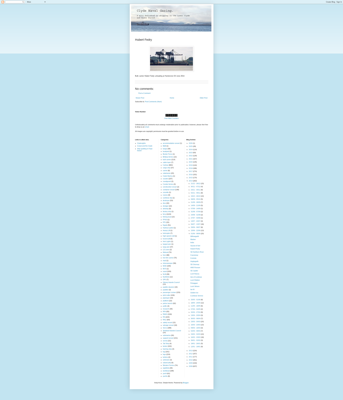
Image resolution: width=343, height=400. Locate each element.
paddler (165, 290)
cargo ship (166, 168)
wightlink (166, 368)
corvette (166, 192)
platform (166, 301)
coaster (165, 179)
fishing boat (167, 217)
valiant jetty (167, 363)
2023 (191, 153)
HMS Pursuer (195, 267)
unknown (166, 360)
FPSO (165, 220)
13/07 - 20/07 (196, 221)
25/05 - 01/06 (196, 300)
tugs (164, 354)
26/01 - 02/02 (196, 340)
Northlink (166, 277)
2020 (191, 162)
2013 (191, 351)
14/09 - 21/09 (196, 205)
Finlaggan (194, 283)
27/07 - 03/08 (196, 218)
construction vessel (170, 187)
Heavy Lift (166, 230)
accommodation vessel (171, 143)
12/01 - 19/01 (196, 347)
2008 (191, 366)
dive (164, 203)
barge (165, 149)
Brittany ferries (168, 157)
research (166, 309)
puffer (165, 306)
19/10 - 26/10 (196, 196)
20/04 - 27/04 (196, 312)
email (147, 127)
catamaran (167, 173)
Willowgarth (194, 236)
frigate (165, 225)
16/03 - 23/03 (196, 325)
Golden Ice (194, 293)
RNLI (165, 320)
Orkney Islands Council (171, 282)
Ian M (192, 289)
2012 (191, 354)
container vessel (169, 190)
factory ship (167, 211)
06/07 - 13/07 (196, 224)
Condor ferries (168, 184)
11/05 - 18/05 (196, 306)
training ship (167, 349)
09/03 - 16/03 (196, 328)
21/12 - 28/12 (196, 183)
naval (165, 271)
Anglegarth (194, 261)
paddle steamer (168, 287)
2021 (191, 159)
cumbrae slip (167, 198)
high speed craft (168, 236)
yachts (165, 376)
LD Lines (166, 250)
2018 (191, 168)
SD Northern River (197, 252)
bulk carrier (167, 160)
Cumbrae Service (196, 296)
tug (164, 352)
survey (165, 341)
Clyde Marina (168, 176)
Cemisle (193, 258)
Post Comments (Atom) (153, 102)
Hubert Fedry (195, 249)
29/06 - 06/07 (196, 227)
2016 (191, 175)
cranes (165, 195)
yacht (165, 373)
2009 (191, 363)
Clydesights (141, 143)
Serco (165, 328)
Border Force (167, 154)
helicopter (166, 233)
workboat (166, 371)
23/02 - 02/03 (196, 334)
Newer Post (140, 98)
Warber (193, 239)
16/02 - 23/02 (196, 337)
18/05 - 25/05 (196, 303)
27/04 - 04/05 (196, 309)
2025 (191, 146)
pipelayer (166, 298)
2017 (191, 171)
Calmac (165, 165)
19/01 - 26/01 (196, 343)
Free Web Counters (171, 118)
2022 (191, 156)
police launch (168, 303)
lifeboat (165, 252)
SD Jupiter (194, 271)
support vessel (168, 338)
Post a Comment (144, 93)
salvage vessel (168, 325)
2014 (191, 181)
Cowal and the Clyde (144, 146)
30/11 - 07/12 (196, 187)
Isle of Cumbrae (196, 277)
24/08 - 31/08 (196, 215)
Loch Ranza (194, 274)
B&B (164, 146)
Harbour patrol (168, 228)
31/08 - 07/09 (196, 212)
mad (164, 261)
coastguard (167, 181)
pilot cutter (166, 295)
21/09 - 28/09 (196, 202)
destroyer (166, 200)
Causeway (194, 255)
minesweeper (168, 263)
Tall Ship (166, 343)
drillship (166, 209)
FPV (164, 222)
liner (164, 255)
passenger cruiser (169, 292)
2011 (191, 357)
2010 (191, 360)
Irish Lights (167, 241)
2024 (191, 150)
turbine (165, 357)
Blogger (186, 383)
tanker (165, 346)
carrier (165, 171)
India (192, 242)
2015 (191, 178)
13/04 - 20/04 (196, 315)
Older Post (203, 98)
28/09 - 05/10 (196, 199)
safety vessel (167, 322)
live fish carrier (168, 258)
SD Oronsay (194, 264)
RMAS (165, 314)
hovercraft (166, 239)
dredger (166, 206)
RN (164, 317)
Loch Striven (195, 286)
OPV (164, 280)
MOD (165, 266)
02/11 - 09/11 (196, 193)
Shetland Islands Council (172, 331)
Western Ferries (168, 365)
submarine (167, 335)
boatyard (166, 151)
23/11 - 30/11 (196, 190)
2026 (191, 143)
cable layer (167, 162)
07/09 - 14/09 (196, 208)
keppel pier (167, 244)
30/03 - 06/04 (196, 318)
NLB (164, 274)
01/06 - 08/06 (196, 234)
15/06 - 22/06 (196, 230)
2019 (191, 165)
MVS (164, 269)
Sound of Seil (195, 246)
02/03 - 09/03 (196, 331)
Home (172, 98)
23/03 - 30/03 (196, 322)
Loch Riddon (195, 280)
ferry (164, 214)
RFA (164, 312)
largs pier (166, 247)
